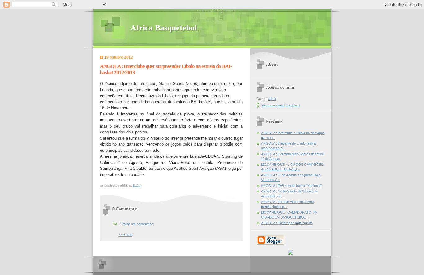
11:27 (137, 185)
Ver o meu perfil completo (281, 105)
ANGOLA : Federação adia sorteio (287, 223)
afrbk (272, 99)
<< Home (125, 235)
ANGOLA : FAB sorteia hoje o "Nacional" (291, 185)
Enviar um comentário (136, 224)
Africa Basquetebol (163, 27)
